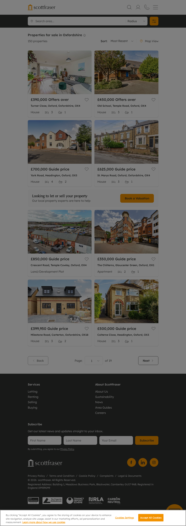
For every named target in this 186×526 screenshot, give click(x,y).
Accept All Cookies (150, 517)
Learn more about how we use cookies (43, 522)
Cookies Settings (124, 517)
